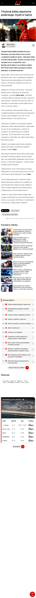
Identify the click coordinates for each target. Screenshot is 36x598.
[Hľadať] (2, 3)
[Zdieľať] (33, 45)
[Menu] (33, 3)
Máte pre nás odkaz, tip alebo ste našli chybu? (20, 218)
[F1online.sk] (18, 2)
